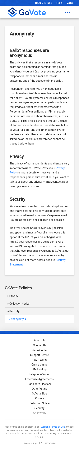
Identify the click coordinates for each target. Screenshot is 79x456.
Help (59, 3)
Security (14, 311)
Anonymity (17, 318)
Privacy (13, 295)
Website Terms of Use (53, 426)
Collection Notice (19, 303)
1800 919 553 (43, 3)
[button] (67, 12)
